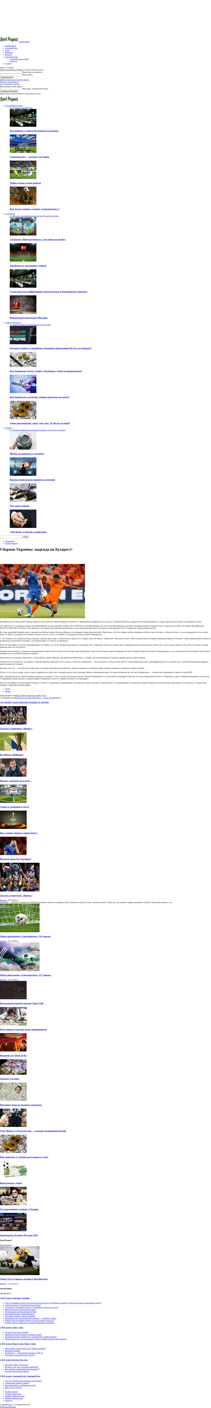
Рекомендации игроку (41, 325)
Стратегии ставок (51, 216)
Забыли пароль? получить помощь (14, 80)
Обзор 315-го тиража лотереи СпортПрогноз (24, 1279)
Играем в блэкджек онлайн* (17, 1332)
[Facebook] (4, 556)
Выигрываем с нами (11, 1183)
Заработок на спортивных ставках (28, 265)
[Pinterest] (22, 556)
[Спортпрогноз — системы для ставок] (23, 152)
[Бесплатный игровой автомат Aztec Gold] (13, 999)
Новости (8, 1400)
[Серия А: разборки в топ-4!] (13, 802)
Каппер (3, 900)
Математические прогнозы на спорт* (20, 1310)
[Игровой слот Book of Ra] (13, 1051)
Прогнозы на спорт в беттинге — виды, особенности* (38, 698)
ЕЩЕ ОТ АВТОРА (40, 702)
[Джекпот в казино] (13, 1074)
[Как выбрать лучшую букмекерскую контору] (23, 126)
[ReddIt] (31, 556)
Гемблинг (9, 52)
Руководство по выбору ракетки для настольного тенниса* (29, 1321)
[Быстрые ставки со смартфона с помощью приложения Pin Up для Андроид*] (23, 344)
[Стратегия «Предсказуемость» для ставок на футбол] (23, 235)
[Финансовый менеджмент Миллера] (23, 313)
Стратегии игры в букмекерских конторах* (23, 1305)
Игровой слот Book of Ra (13, 1055)
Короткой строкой (12, 1351)
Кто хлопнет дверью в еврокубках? (19, 833)
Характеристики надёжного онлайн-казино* (23, 1335)
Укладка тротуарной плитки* (17, 1371)
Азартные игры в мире (19, 59)
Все (11, 108)
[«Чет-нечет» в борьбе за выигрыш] (23, 527)
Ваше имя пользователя (32, 72)
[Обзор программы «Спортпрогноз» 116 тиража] (20, 932)
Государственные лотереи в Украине (19, 1209)
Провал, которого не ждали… (16, 781)
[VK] (49, 556)
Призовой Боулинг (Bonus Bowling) (19, 1314)
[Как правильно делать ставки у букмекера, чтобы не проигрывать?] (23, 366)
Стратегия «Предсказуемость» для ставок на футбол (38, 239)
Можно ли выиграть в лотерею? (27, 453)
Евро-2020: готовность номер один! (31, 695)
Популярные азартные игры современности (23, 1029)
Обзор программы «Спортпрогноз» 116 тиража (25, 936)
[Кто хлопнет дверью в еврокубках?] (13, 828)
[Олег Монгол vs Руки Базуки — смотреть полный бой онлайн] (13, 1126)
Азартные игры (11, 57)
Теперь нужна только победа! (25, 183)
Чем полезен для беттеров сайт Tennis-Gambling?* (25, 1349)
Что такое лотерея (19, 506)
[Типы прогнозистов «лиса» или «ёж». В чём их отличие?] (23, 418)
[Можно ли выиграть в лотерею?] (23, 449)
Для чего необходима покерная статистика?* (23, 1381)
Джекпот (13, 61)
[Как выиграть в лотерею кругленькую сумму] (13, 1152)
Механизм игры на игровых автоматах (21, 1105)
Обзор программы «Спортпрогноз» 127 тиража (25, 975)
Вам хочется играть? (13, 1387)
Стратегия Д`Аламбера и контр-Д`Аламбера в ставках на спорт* (32, 1307)
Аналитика (9, 541)
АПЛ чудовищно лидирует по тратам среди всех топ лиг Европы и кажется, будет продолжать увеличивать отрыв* (53, 1303)
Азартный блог (11, 48)
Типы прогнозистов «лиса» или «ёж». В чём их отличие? (40, 423)
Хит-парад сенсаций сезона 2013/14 (20, 1355)
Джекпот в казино (9, 1078)
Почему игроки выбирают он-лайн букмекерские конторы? (29, 1323)
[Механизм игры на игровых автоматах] (13, 1100)
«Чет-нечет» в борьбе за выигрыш (28, 532)
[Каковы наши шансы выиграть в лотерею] (23, 475)
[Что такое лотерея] (23, 501)
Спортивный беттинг (14, 106)
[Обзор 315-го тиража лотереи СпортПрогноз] (20, 1274)
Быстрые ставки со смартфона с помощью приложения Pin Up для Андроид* (51, 348)
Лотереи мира (18, 430)
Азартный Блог (33, 1376)
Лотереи (8, 428)
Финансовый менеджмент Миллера (28, 318)
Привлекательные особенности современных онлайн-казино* (31, 1337)
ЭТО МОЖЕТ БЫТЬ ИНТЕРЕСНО (16, 702)
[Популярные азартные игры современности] (13, 1025)
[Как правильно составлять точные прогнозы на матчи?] (23, 392)
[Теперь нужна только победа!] (23, 178)
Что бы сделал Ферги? (9, 82)
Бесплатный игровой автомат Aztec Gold (21, 1003)
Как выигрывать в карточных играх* (20, 1385)
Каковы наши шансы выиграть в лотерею (32, 479)
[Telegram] (40, 556)
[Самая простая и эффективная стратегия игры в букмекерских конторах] (23, 287)
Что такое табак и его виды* (16, 1365)
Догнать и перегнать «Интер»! (16, 728)
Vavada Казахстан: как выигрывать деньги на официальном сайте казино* (36, 1339)
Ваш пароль (27, 75)
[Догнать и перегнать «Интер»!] (13, 724)
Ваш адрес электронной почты (35, 89)
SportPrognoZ (10, 46)
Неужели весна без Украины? (15, 859)
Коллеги (8, 55)
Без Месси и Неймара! (11, 754)
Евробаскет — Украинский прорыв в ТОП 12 (24, 1353)
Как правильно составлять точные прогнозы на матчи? (39, 397)
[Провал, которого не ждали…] (13, 776)
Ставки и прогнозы (13, 323)
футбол (8, 691)
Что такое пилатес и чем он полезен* (20, 1316)
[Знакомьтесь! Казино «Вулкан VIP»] (13, 1230)
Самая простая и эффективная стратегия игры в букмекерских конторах (48, 291)
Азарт (7, 50)
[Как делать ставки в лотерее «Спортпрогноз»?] (23, 204)
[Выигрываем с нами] (13, 1178)
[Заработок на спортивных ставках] (23, 261)
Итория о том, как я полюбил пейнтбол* (22, 1367)
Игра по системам (20, 216)
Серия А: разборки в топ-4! (14, 807)
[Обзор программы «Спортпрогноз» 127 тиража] (20, 970)
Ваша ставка (30, 1344)
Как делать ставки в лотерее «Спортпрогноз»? (34, 209)
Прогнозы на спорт (36, 216)
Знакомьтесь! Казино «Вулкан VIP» (19, 1235)
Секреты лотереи (31, 430)
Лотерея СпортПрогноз (22, 108)
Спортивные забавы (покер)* (17, 1383)
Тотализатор (10, 214)
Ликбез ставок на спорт (22, 325)
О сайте (8, 63)
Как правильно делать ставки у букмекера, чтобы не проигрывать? (46, 371)
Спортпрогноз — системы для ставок (29, 157)
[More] (58, 556)
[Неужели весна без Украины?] (13, 854)
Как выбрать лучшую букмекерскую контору (34, 131)
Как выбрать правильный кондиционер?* (22, 1369)
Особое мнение (11, 543)
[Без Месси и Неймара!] (13, 750)
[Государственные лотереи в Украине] (13, 1204)
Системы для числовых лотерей (52, 430)
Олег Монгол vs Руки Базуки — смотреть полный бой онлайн (33, 1131)
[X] (13, 556)
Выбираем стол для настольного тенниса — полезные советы (30, 1318)
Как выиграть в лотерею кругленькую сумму (24, 1157)
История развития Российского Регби (20, 1312)
